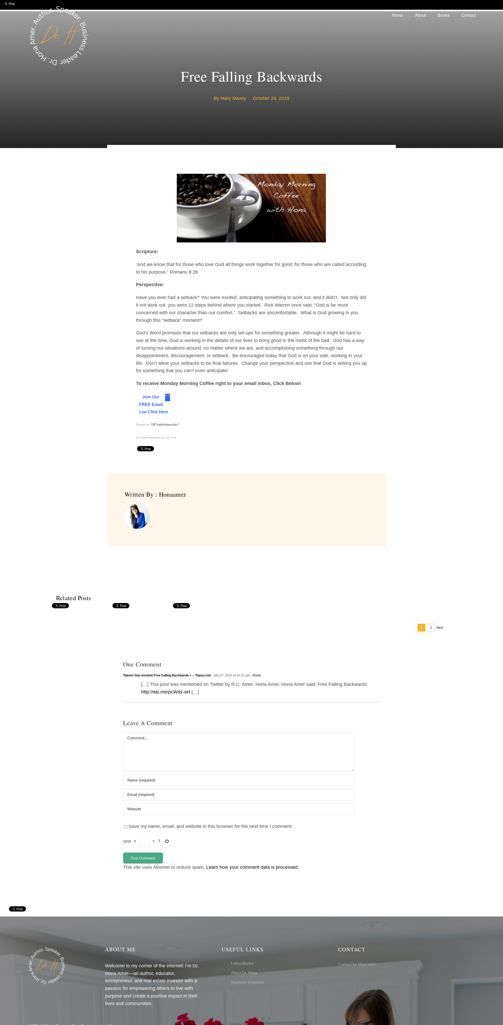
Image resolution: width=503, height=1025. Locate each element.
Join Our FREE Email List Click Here (153, 404)
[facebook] (339, 979)
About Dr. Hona (244, 972)
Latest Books (242, 963)
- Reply (255, 675)
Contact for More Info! (356, 964)
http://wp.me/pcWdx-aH (165, 692)
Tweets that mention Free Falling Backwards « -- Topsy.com (167, 675)
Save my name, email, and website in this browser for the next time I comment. (210, 826)
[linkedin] (356, 979)
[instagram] (348, 979)
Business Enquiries (247, 982)
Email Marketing (150, 437)
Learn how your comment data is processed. (252, 867)
